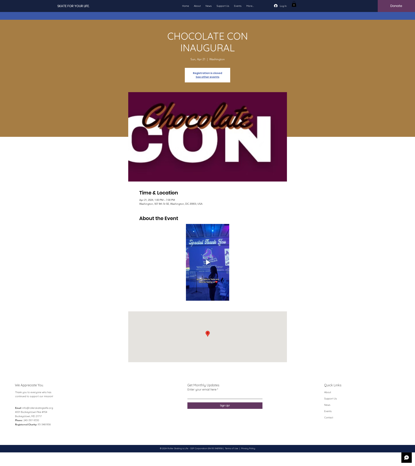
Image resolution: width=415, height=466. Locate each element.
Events (328, 411)
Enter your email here (201, 389)
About (327, 392)
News (327, 404)
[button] (294, 4)
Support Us (330, 398)
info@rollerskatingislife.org (37, 407)
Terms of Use (231, 448)
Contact (328, 417)
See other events (207, 77)
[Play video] (207, 262)
